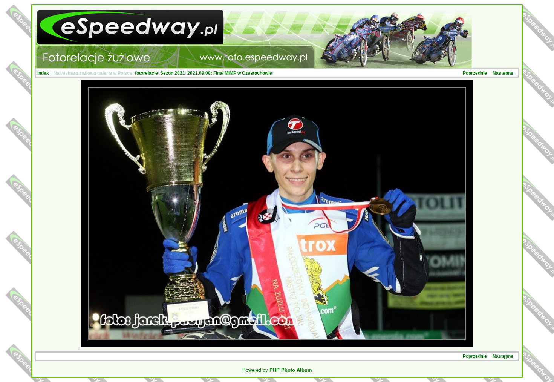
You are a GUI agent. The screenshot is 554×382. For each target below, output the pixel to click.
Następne (503, 73)
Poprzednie (475, 73)
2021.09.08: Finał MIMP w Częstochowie (229, 73)
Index (43, 73)
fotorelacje (146, 73)
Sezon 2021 (172, 73)
